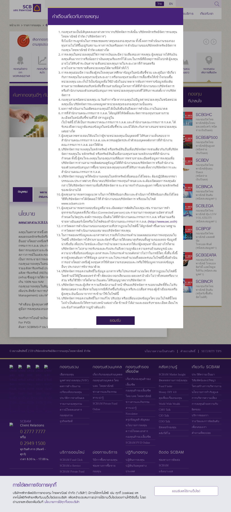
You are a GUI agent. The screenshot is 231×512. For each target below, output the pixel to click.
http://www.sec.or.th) (163, 221)
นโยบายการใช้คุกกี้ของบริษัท (61, 501)
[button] (115, 320)
